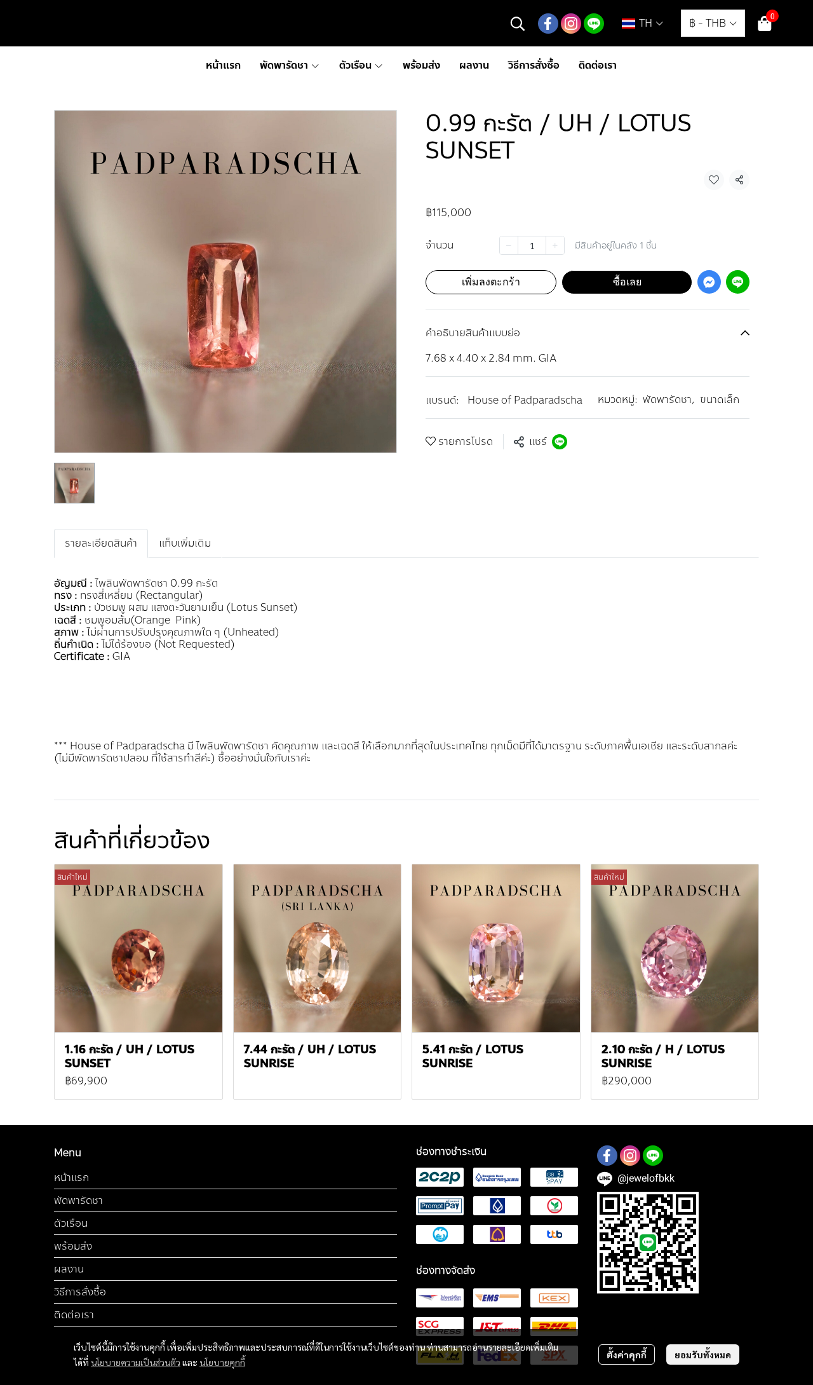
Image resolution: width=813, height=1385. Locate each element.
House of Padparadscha (524, 400)
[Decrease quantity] (509, 245)
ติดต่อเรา (74, 1315)
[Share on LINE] (559, 441)
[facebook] (548, 23)
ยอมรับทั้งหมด (703, 1354)
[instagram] (571, 23)
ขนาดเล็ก (719, 399)
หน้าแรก (71, 1177)
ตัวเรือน (71, 1223)
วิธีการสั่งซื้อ (80, 1292)
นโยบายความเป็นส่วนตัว (135, 1362)
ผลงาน (69, 1269)
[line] (594, 23)
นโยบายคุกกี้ (222, 1362)
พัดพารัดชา (669, 399)
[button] (517, 23)
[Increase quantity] (555, 245)
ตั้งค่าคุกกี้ (627, 1354)
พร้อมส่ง (73, 1246)
